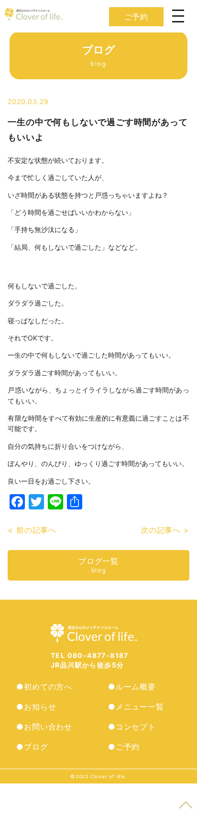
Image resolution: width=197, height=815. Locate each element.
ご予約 (136, 16)
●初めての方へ (44, 686)
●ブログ (32, 746)
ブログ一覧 (98, 565)
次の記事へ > (165, 530)
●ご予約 (124, 746)
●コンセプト (132, 726)
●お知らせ (36, 706)
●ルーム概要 (132, 686)
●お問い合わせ (44, 726)
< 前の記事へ (32, 530)
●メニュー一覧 (136, 706)
